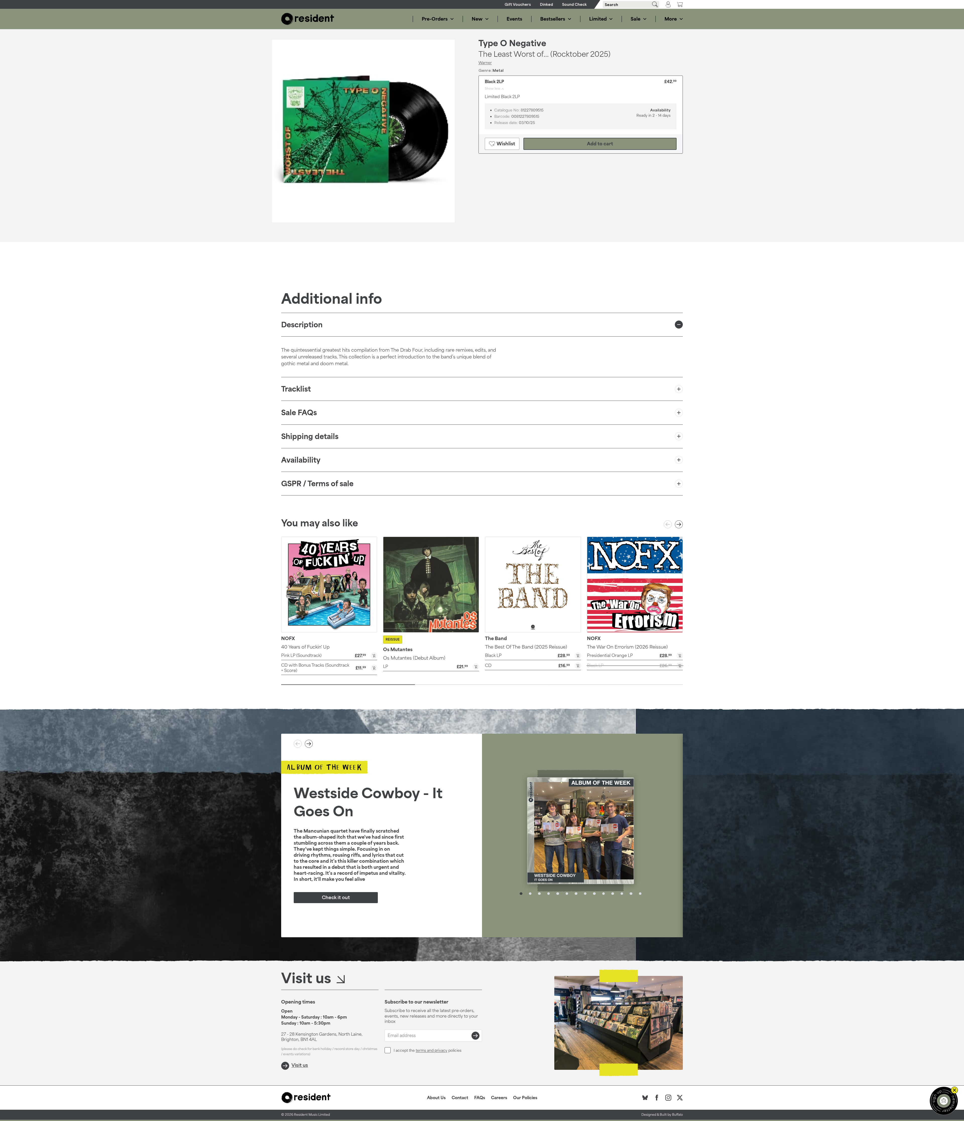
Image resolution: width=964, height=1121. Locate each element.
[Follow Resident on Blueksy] (645, 1098)
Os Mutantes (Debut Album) (414, 658)
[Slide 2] (482, 685)
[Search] (653, 4)
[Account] (668, 5)
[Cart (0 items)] (680, 4)
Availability (300, 460)
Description (302, 325)
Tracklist (296, 389)
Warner (485, 62)
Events (514, 19)
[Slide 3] (616, 685)
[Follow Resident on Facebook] (657, 1098)
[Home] (307, 19)
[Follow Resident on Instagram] (668, 1098)
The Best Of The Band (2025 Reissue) (526, 647)
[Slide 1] (348, 685)
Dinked (546, 4)
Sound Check (574, 4)
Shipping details (309, 436)
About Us (436, 1097)
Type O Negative (512, 43)
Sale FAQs (299, 412)
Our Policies (525, 1097)
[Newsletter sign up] (944, 1101)
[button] (329, 655)
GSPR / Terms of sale (317, 483)
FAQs (479, 1097)
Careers (499, 1097)
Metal (498, 70)
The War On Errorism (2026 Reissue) (627, 647)
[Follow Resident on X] (680, 1098)
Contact (460, 1097)
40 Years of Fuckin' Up (305, 647)
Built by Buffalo (671, 1114)
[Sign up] (475, 1036)
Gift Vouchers (518, 4)
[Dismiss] (954, 1090)
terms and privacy (431, 1050)
